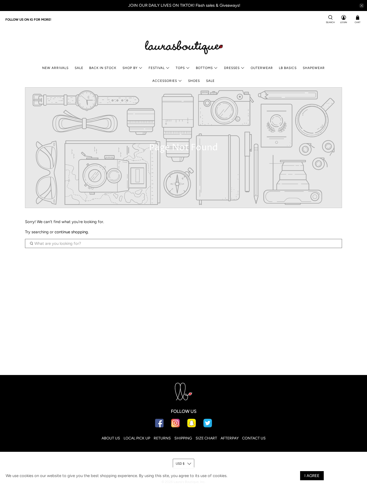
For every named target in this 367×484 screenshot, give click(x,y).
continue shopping (71, 232)
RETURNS (162, 438)
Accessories (164, 81)
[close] (361, 5)
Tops (180, 68)
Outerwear (262, 68)
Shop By (130, 68)
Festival (157, 68)
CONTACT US (254, 438)
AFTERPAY (230, 438)
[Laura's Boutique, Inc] (183, 46)
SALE (79, 68)
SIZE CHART (206, 438)
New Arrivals (55, 68)
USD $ (180, 463)
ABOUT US (111, 438)
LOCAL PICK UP (137, 438)
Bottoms (204, 68)
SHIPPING (183, 438)
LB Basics (288, 68)
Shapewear (314, 68)
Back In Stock (102, 68)
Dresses (232, 68)
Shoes (194, 81)
